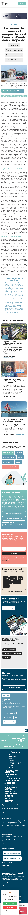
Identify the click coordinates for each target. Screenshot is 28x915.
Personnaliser (10, 911)
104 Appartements (9, 649)
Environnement (14, 763)
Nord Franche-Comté (15, 55)
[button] (3, 90)
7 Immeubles (7, 653)
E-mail (4, 546)
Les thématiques (13, 752)
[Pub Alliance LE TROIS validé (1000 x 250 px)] (14, 18)
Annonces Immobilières (11, 792)
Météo (7, 798)
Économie (11, 756)
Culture (5, 337)
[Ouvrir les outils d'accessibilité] (26, 730)
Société (14, 24)
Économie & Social (8, 374)
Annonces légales (9, 784)
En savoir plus (5, 525)
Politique (11, 754)
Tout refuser (10, 907)
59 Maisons (17, 653)
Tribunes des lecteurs (11, 771)
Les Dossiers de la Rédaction (12, 779)
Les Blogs (9, 768)
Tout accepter (10, 903)
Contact (8, 801)
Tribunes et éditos (10, 775)
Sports (10, 759)
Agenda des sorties (10, 788)
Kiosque (8, 796)
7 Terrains (6, 657)
